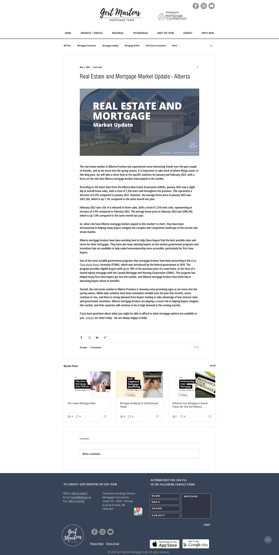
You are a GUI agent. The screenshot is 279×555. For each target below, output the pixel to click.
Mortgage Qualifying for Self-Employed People (139, 405)
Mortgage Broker (132, 45)
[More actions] (197, 67)
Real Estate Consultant (156, 45)
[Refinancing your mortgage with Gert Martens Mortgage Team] (192, 385)
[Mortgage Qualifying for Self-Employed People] (139, 385)
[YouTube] (211, 6)
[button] (91, 33)
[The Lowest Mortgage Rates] (87, 385)
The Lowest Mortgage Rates (82, 403)
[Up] (268, 540)
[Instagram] (204, 6)
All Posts (67, 45)
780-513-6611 (79, 493)
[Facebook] (196, 6)
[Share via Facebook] (81, 337)
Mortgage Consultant (86, 45)
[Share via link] (105, 337)
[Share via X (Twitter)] (89, 337)
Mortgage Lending (110, 45)
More (174, 45)
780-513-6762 (76, 501)
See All (212, 365)
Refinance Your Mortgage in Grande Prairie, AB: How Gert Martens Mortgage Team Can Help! (190, 405)
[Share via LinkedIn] (97, 337)
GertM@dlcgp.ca (81, 497)
